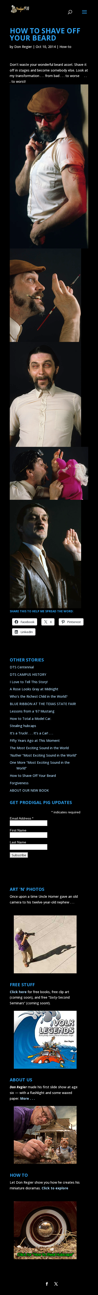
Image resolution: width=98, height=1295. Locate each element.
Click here (18, 992)
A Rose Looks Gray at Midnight (34, 689)
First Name (18, 830)
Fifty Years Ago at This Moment (35, 740)
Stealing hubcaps (23, 725)
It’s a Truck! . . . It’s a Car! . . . (31, 733)
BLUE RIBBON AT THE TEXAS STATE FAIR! (43, 704)
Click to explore (55, 1188)
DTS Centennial (22, 667)
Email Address (21, 818)
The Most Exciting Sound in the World (39, 748)
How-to (65, 46)
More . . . (27, 1098)
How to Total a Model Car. (30, 718)
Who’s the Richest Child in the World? (39, 696)
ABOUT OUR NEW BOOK (29, 790)
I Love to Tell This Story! (29, 682)
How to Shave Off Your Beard (33, 775)
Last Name (18, 842)
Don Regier (23, 46)
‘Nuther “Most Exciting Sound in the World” (43, 755)
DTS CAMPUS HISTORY (28, 674)
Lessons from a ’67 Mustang (32, 711)
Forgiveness (19, 783)
